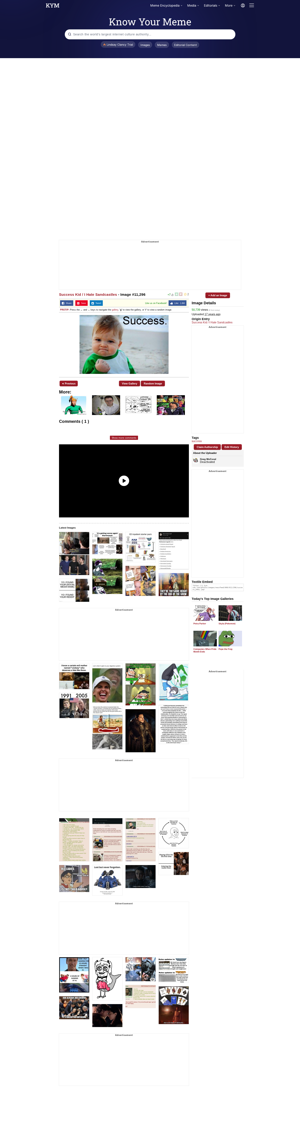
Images (145, 45)
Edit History (231, 447)
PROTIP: (64, 309)
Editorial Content (185, 45)
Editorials (210, 5)
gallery (115, 309)
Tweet (97, 303)
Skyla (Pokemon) (227, 623)
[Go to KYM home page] (52, 6)
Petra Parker (199, 623)
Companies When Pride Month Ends (204, 650)
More (228, 5)
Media (191, 5)
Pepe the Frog (225, 649)
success (197, 441)
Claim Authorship (207, 447)
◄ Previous (68, 383)
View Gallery (129, 383)
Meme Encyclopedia (164, 5)
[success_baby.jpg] (124, 344)
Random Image (153, 383)
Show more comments (124, 437)
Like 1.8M (179, 303)
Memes (162, 45)
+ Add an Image (217, 295)
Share (68, 303)
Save (83, 303)
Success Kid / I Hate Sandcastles (88, 294)
